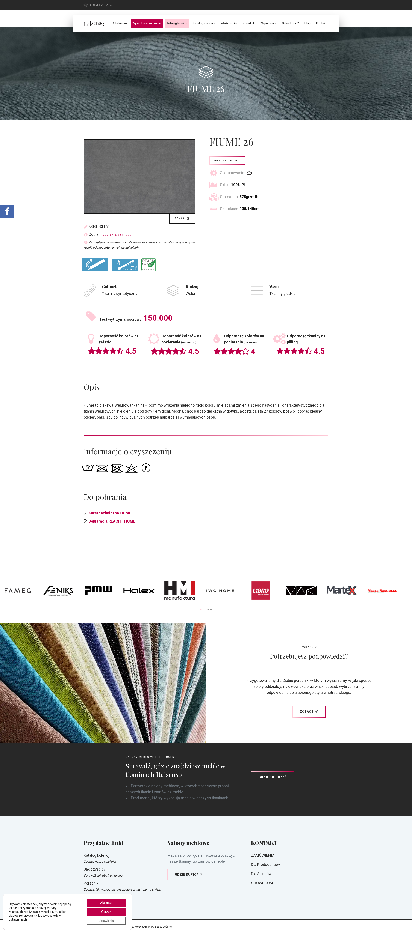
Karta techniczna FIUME (110, 513)
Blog (307, 23)
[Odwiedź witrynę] (23, 592)
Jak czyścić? (95, 869)
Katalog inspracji (204, 23)
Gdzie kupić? (290, 23)
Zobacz (307, 711)
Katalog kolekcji (177, 23)
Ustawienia (106, 920)
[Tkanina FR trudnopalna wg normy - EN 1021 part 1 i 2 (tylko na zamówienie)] (125, 265)
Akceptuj (106, 902)
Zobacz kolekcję (226, 160)
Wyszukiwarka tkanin (146, 23)
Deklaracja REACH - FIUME (112, 521)
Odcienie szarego (117, 234)
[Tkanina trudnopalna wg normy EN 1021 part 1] (95, 264)
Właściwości (229, 23)
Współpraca (268, 23)
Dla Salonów (261, 873)
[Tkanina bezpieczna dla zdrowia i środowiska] (149, 265)
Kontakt (321, 23)
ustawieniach (18, 919)
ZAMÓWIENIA (262, 855)
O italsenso (119, 23)
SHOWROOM (262, 883)
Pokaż (179, 218)
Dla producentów (265, 864)
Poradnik (249, 23)
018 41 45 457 (101, 5)
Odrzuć (106, 911)
